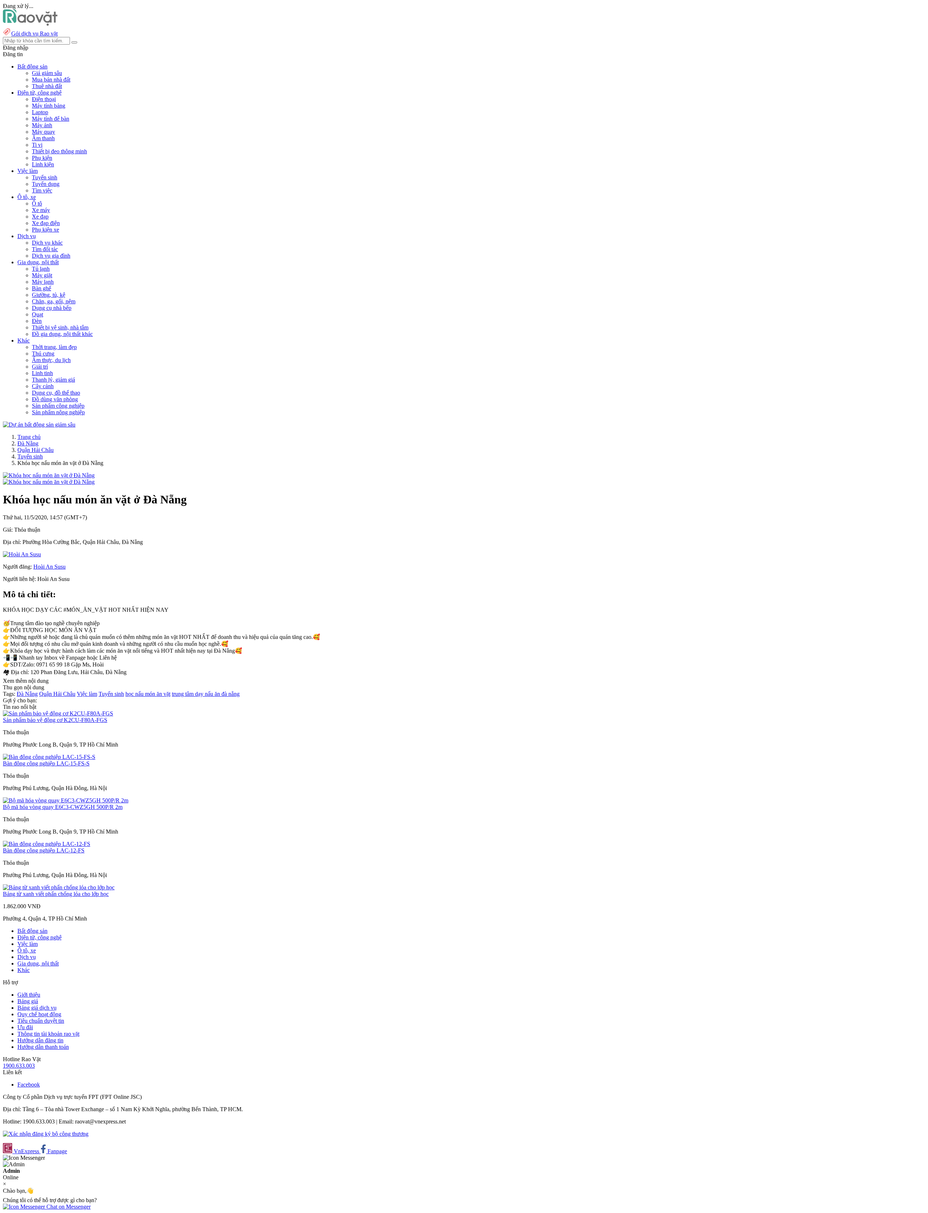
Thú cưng (43, 353)
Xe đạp (40, 216)
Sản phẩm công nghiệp (58, 406)
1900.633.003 (19, 1066)
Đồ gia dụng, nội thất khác (62, 334)
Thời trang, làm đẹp (54, 347)
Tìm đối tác (45, 249)
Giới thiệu (28, 995)
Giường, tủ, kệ (48, 295)
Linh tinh (42, 373)
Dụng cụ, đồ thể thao (56, 393)
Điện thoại (44, 99)
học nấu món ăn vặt (147, 694)
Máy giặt (42, 275)
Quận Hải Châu (35, 450)
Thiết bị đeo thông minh (59, 151)
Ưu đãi (25, 1027)
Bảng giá (27, 1001)
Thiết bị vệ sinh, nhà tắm (60, 327)
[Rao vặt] (30, 24)
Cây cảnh (43, 386)
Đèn (37, 321)
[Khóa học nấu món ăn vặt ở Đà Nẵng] (49, 475)
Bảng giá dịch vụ (37, 1008)
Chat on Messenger (68, 1207)
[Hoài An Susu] (22, 554)
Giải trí (40, 367)
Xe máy (41, 210)
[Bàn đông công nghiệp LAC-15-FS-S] (49, 757)
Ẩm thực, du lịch (51, 360)
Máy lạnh (43, 282)
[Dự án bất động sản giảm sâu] (39, 424)
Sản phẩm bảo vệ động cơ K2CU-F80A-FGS (55, 720)
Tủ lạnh (41, 269)
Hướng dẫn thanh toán (43, 1047)
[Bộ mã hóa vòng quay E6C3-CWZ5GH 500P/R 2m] (65, 800)
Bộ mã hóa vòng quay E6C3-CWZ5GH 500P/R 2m (63, 807)
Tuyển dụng (45, 184)
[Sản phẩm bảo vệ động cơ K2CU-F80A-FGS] (58, 713)
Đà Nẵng (27, 443)
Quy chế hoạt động (39, 1014)
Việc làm (87, 694)
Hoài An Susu (49, 567)
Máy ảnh (42, 125)
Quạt (37, 314)
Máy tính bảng (48, 106)
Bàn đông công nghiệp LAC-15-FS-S (46, 763)
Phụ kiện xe (45, 230)
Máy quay (43, 132)
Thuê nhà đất (47, 86)
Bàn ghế (41, 288)
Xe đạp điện (46, 223)
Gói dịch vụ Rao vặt (34, 33)
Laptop (40, 112)
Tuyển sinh (44, 177)
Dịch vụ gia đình (51, 256)
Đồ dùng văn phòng (55, 399)
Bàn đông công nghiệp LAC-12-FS (43, 850)
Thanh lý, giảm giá (53, 380)
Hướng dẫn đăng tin (40, 1040)
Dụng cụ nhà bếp (51, 308)
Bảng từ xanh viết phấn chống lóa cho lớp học (56, 894)
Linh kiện (43, 164)
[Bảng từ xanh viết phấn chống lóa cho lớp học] (59, 887)
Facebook (28, 1084)
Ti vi (37, 145)
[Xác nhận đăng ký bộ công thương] (45, 1134)
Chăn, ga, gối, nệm (53, 301)
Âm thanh (43, 138)
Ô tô (37, 203)
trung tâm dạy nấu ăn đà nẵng (206, 694)
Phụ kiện (42, 158)
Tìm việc (42, 190)
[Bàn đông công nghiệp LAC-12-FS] (46, 844)
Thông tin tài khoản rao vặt (48, 1034)
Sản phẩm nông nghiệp (58, 412)
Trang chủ (29, 437)
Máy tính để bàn (50, 119)
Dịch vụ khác (47, 243)
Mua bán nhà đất (51, 79)
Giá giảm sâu (47, 73)
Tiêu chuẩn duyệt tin (40, 1021)
